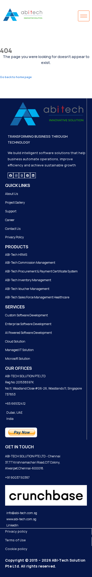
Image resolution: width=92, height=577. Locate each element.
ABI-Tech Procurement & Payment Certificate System (41, 271)
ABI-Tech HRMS (16, 254)
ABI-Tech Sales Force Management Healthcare (37, 297)
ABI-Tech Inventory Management (28, 280)
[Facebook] (10, 175)
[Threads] (22, 175)
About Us (11, 194)
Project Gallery (15, 202)
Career (10, 220)
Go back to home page (16, 77)
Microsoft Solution (17, 358)
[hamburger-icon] (83, 16)
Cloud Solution (15, 341)
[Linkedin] (33, 175)
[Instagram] (16, 175)
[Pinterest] (27, 175)
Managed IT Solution (19, 350)
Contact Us (12, 228)
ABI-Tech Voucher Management (27, 289)
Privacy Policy (14, 237)
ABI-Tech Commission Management (30, 262)
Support (10, 211)
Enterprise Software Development (28, 324)
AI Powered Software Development (28, 332)
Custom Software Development (26, 315)
